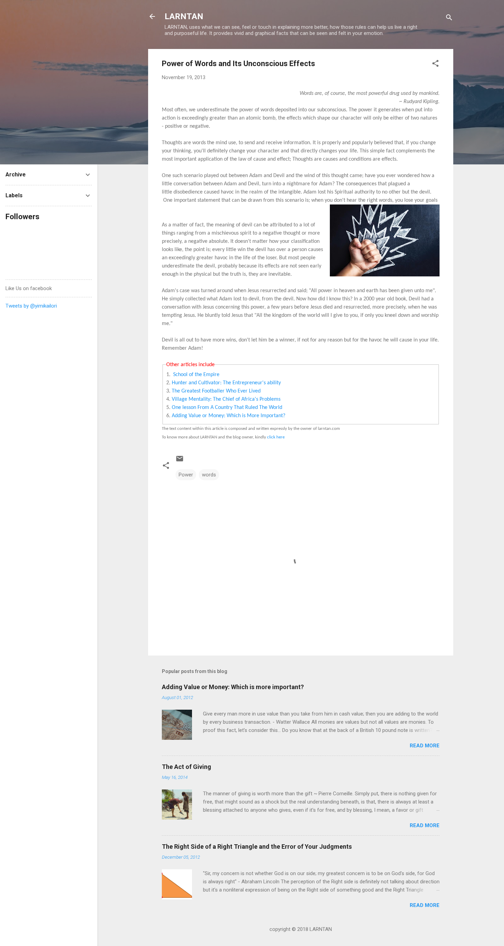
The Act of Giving (186, 766)
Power (186, 475)
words (209, 475)
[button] (435, 64)
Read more (425, 746)
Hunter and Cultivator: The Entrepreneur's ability (226, 383)
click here (276, 437)
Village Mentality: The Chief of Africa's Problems (226, 399)
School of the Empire (196, 374)
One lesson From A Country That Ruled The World (227, 407)
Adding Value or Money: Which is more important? (233, 686)
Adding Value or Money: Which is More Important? (228, 416)
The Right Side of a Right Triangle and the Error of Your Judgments (257, 846)
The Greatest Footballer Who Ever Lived (216, 391)
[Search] (449, 18)
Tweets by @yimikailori (31, 306)
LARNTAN (184, 16)
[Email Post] (180, 461)
